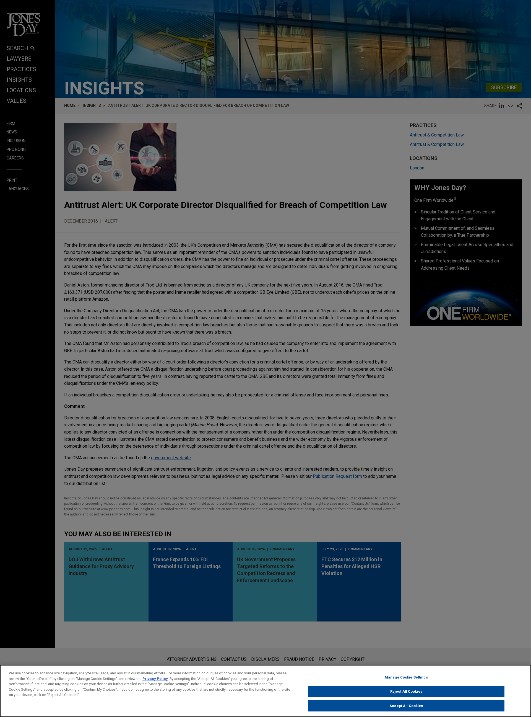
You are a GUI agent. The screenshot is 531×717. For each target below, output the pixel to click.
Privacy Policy (155, 679)
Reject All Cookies (406, 691)
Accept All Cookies (406, 705)
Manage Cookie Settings (406, 677)
